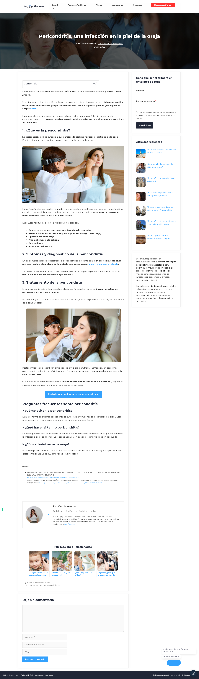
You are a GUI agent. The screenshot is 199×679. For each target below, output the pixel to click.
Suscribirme (144, 125)
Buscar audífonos (162, 5)
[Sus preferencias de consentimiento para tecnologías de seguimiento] (2, 509)
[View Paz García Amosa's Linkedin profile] (48, 515)
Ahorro (99, 5)
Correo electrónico (146, 101)
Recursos (137, 5)
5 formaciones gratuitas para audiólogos (42, 585)
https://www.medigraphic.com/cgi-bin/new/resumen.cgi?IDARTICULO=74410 (70, 483)
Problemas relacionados (110, 43)
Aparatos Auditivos (77, 5)
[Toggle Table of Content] (93, 84)
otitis (33, 108)
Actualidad (117, 5)
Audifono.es (69, 524)
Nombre (140, 90)
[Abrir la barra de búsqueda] (53, 8)
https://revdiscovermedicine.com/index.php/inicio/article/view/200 (54, 477)
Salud (55, 5)
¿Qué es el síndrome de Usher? (38, 583)
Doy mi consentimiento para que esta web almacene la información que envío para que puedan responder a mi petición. (156, 115)
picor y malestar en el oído (103, 264)
